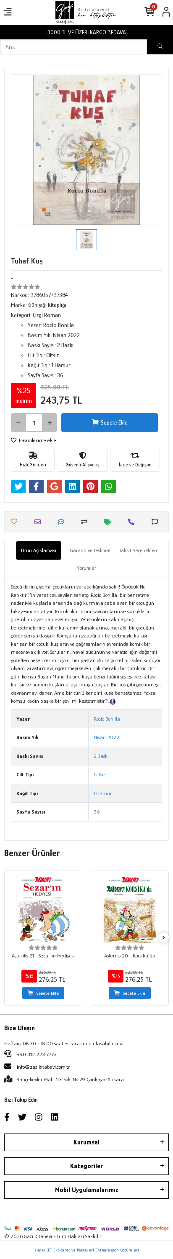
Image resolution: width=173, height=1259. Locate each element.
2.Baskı (101, 756)
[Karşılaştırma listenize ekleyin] (86, 522)
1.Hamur (103, 793)
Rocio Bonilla (107, 719)
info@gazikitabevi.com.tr (43, 1067)
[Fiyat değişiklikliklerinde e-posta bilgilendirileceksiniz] (110, 522)
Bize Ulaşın (19, 1028)
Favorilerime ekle (37, 440)
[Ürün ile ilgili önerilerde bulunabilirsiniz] (156, 522)
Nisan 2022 (106, 737)
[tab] (38, 550)
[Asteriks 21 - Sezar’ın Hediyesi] (43, 909)
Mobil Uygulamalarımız (86, 1190)
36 (97, 812)
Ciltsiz (99, 774)
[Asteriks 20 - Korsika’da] (129, 909)
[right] (164, 938)
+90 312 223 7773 (36, 1054)
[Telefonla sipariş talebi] (133, 522)
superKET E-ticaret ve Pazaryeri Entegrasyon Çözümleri (86, 1249)
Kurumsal (86, 1142)
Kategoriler (86, 1166)
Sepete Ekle (114, 422)
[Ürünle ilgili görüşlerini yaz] (63, 522)
